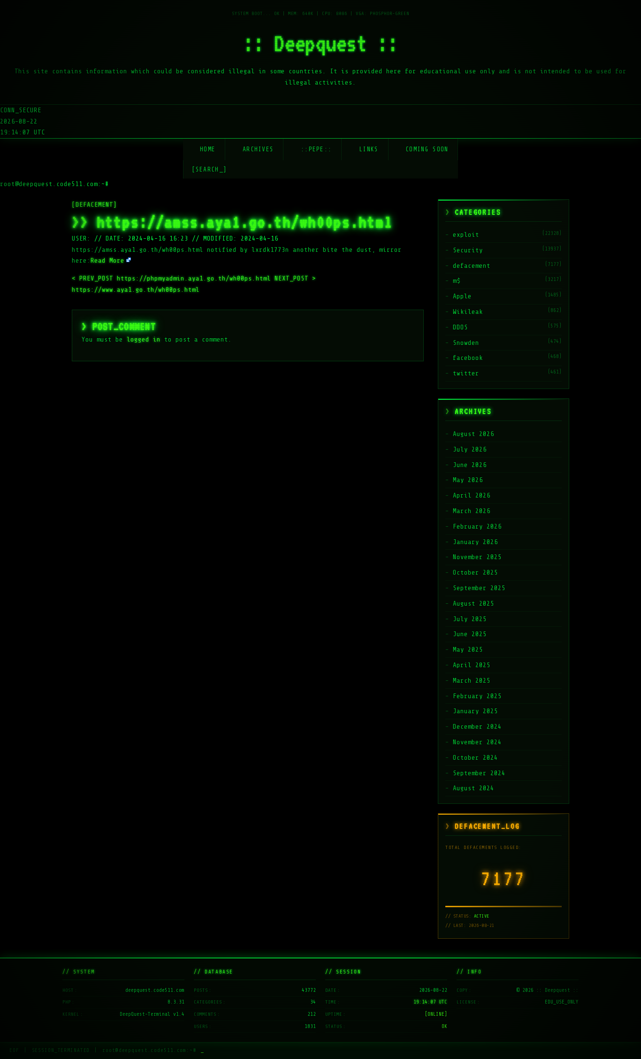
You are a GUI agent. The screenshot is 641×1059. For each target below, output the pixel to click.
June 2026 (470, 464)
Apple (462, 296)
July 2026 (470, 449)
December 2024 (477, 726)
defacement (471, 265)
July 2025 (470, 619)
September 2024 (479, 773)
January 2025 (475, 711)
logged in (143, 339)
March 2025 (471, 680)
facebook (468, 357)
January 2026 (475, 541)
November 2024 (477, 742)
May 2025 (468, 649)
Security (468, 250)
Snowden (466, 342)
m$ (456, 280)
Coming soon (426, 149)
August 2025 (473, 603)
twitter (466, 373)
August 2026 (473, 433)
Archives (258, 149)
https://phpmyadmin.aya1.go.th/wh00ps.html (173, 278)
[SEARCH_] (209, 169)
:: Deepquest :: (320, 43)
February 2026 (477, 526)
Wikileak (468, 311)
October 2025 (475, 572)
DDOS (460, 327)
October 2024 (475, 757)
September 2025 (479, 588)
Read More (107, 260)
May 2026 (468, 479)
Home (207, 149)
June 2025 (470, 634)
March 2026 (471, 510)
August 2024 (473, 788)
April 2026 (471, 495)
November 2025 (477, 557)
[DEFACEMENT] (94, 204)
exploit (466, 234)
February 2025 (477, 696)
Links (369, 149)
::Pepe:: (316, 149)
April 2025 (471, 665)
